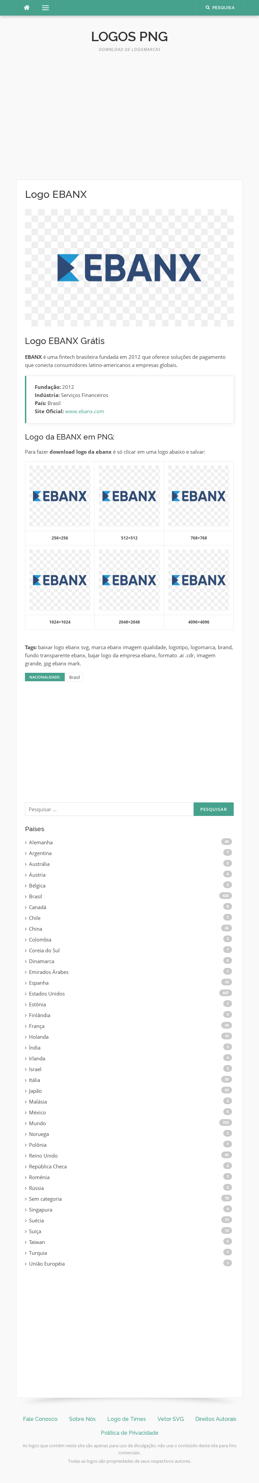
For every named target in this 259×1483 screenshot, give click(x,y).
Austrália (39, 863)
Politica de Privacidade (130, 1433)
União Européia (47, 1263)
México (37, 1112)
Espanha (39, 982)
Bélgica (37, 885)
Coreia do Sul (44, 950)
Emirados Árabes (48, 972)
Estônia (37, 1004)
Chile (34, 918)
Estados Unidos (47, 993)
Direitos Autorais (215, 1419)
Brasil (74, 677)
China (35, 928)
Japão (35, 1090)
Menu (43, 7)
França (37, 1026)
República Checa (48, 1166)
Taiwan (37, 1242)
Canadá (37, 907)
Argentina (40, 853)
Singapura (40, 1209)
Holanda (39, 1036)
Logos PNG (129, 36)
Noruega (39, 1134)
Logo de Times (126, 1419)
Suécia (36, 1220)
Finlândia (39, 1015)
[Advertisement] (129, 119)
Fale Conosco (40, 1419)
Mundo (37, 1123)
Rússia (36, 1188)
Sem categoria (45, 1198)
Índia (34, 1047)
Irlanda (37, 1058)
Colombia (40, 939)
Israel (35, 1069)
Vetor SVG (170, 1419)
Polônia (38, 1144)
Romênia (39, 1177)
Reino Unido (43, 1155)
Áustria (37, 874)
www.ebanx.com (84, 411)
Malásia (38, 1101)
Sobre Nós (82, 1419)
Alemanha (41, 842)
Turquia (38, 1252)
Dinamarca (41, 961)
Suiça (35, 1231)
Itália (34, 1080)
